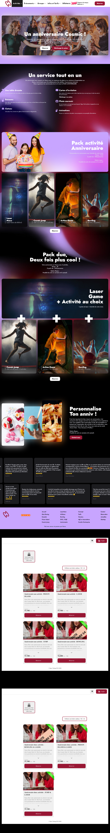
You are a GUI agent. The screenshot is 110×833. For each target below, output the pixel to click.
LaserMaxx (63, 512)
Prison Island (45, 519)
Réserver (100, 3)
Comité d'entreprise (84, 522)
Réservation (104, 514)
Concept (80, 512)
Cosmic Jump (46, 522)
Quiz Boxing (45, 514)
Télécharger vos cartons (65, 97)
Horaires (80, 517)
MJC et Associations (84, 519)
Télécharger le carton (61, 48)
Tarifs (79, 514)
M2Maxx (62, 514)
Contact (103, 512)
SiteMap (103, 519)
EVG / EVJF (63, 519)
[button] (17, 3)
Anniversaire (63, 522)
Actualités (103, 517)
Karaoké (44, 517)
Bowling (62, 517)
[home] (8, 3)
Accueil (44, 512)
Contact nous (76, 437)
